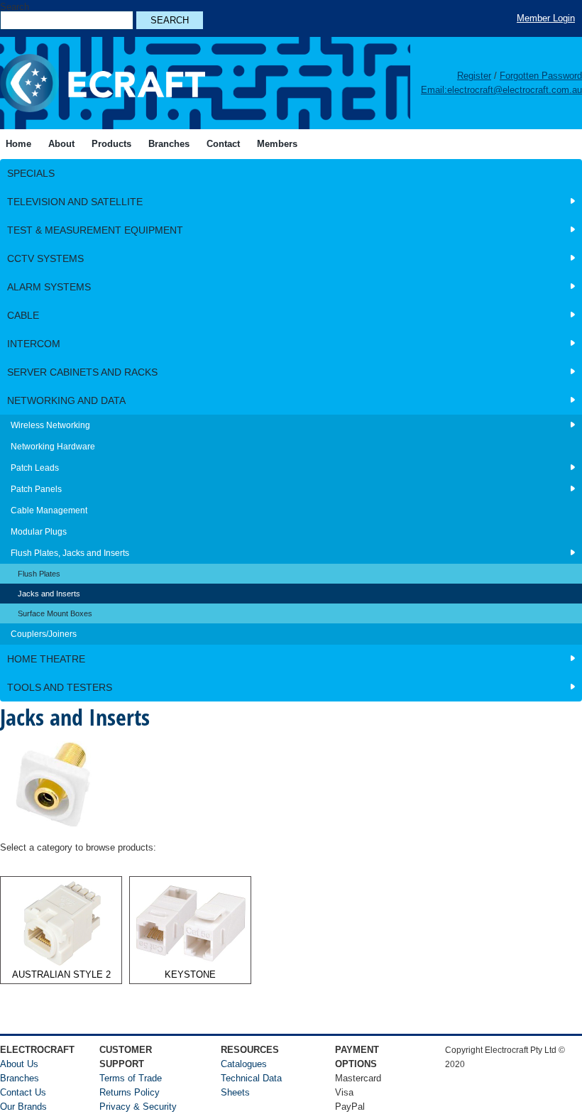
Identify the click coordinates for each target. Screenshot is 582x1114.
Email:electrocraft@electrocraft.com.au (501, 89)
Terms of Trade (130, 1078)
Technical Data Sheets (251, 1085)
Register (474, 75)
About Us (19, 1064)
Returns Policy (129, 1092)
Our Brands (23, 1106)
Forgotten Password (541, 75)
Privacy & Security (138, 1106)
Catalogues (244, 1064)
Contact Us (23, 1092)
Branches (19, 1078)
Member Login (546, 18)
